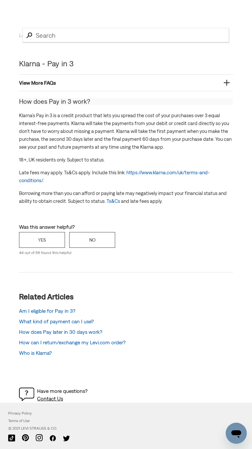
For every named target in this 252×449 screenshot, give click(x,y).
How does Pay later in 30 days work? (60, 332)
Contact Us (50, 398)
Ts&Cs (113, 201)
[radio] (42, 240)
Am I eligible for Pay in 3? (47, 311)
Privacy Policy (20, 413)
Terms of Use (19, 420)
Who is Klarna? (35, 353)
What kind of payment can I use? (56, 321)
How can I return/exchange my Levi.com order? (72, 342)
